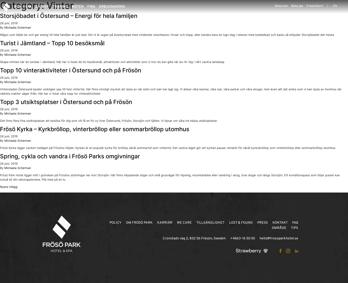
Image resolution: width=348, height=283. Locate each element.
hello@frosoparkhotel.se (279, 238)
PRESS (262, 223)
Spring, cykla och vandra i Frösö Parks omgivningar (70, 156)
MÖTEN (78, 7)
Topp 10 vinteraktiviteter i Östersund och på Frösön (70, 70)
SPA (28, 7)
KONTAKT (280, 223)
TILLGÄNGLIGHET (210, 223)
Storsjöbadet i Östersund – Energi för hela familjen (68, 15)
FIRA (91, 7)
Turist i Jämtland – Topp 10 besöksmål (52, 43)
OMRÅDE (279, 228)
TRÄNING (60, 7)
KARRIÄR (164, 223)
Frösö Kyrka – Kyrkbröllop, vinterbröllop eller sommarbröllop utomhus (94, 129)
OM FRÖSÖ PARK (139, 223)
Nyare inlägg (8, 187)
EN (335, 6)
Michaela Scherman (17, 27)
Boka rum (281, 6)
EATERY (42, 7)
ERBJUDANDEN (112, 7)
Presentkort (314, 6)
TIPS (294, 228)
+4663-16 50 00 (242, 238)
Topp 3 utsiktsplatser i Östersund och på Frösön (66, 101)
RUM (18, 7)
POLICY (115, 223)
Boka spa (297, 6)
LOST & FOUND (241, 223)
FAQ (295, 223)
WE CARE (184, 223)
